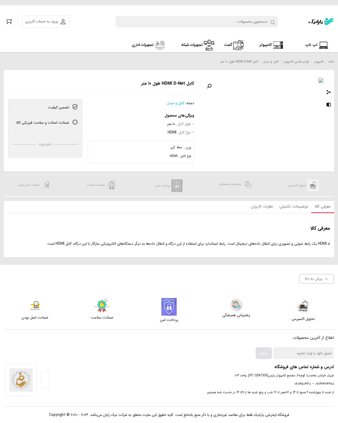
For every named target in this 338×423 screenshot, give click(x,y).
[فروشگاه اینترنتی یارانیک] (321, 21)
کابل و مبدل (271, 61)
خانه (331, 61)
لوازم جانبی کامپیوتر (296, 61)
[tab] (322, 207)
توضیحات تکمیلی (293, 206)
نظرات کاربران (262, 206)
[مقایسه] (328, 105)
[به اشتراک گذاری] (328, 93)
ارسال (264, 353)
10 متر (171, 124)
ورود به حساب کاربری (41, 21)
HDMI (172, 132)
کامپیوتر (318, 61)
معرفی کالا (322, 206)
